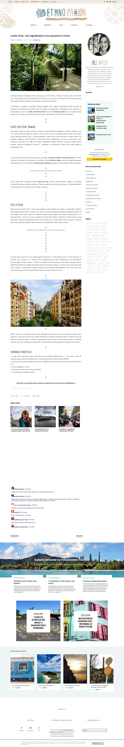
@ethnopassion (62, 709)
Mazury (109, 241)
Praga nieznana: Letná (103, 134)
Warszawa (106, 266)
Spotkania (90, 260)
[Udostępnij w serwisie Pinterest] (30, 40)
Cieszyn (96, 229)
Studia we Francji (91, 205)
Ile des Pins (95, 235)
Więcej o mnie (99, 86)
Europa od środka (92, 188)
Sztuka (107, 263)
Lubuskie (102, 241)
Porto (102, 250)
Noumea (97, 247)
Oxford (104, 247)
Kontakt (54, 1)
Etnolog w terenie (92, 185)
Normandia (90, 247)
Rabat (105, 253)
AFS (88, 223)
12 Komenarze (36, 40)
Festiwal (97, 232)
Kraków (96, 238)
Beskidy (104, 223)
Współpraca (35, 1)
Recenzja (88, 202)
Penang (89, 250)
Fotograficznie (91, 191)
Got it (101, 743)
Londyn (96, 241)
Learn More (95, 743)
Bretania (89, 229)
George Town (105, 232)
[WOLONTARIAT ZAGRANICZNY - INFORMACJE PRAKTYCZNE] (86, 640)
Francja (24, 388)
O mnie (16, 1)
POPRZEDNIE (15, 535)
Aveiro (97, 223)
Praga (107, 250)
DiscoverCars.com (94, 154)
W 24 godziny (90, 209)
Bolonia (98, 226)
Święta (103, 272)
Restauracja (97, 257)
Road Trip (105, 257)
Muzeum (97, 244)
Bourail (104, 226)
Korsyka (89, 238)
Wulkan (98, 269)
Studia (103, 260)
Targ (93, 266)
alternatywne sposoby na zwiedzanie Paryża (65, 212)
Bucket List (25, 1)
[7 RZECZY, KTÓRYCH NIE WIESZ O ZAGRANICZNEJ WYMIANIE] (38, 640)
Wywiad (89, 272)
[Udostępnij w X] (25, 40)
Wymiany (105, 269)
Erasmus (103, 229)
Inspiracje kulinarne (92, 195)
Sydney (101, 263)
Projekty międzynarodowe (94, 253)
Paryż (30, 388)
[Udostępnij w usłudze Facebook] (27, 40)
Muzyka (104, 244)
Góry (88, 235)
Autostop (89, 171)
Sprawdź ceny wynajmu (99, 159)
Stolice (97, 260)
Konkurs (103, 235)
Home (10, 1)
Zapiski (88, 212)
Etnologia (89, 232)
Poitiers (96, 250)
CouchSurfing (90, 174)
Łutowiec (96, 272)
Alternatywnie (16, 388)
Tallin (88, 266)
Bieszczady (90, 226)
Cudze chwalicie (91, 178)
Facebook (27, 395)
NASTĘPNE (79, 535)
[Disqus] (46, 462)
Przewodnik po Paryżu (93, 198)
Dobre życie (89, 181)
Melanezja (90, 244)
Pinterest (38, 395)
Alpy (92, 223)
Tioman (99, 266)
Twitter (16, 395)
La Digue (89, 241)
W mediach (45, 1)
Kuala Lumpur (103, 238)
